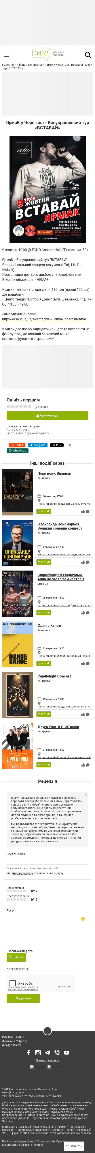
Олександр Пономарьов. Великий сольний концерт (60, 526)
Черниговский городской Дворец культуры (65, 503)
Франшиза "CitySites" (15, 1041)
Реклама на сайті (13, 1036)
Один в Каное (49, 625)
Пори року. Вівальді (54, 473)
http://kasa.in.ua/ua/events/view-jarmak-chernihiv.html (44, 319)
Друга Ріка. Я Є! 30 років (58, 727)
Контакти (53, 1060)
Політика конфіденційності (19, 1141)
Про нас (41, 1060)
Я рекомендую (49, 415)
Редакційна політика (30, 1144)
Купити (42, 511)
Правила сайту (46, 1141)
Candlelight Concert (54, 676)
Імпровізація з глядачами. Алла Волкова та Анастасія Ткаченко (61, 579)
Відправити (23, 998)
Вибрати (18, 957)
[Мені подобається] (83, 511)
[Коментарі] (87, 511)
